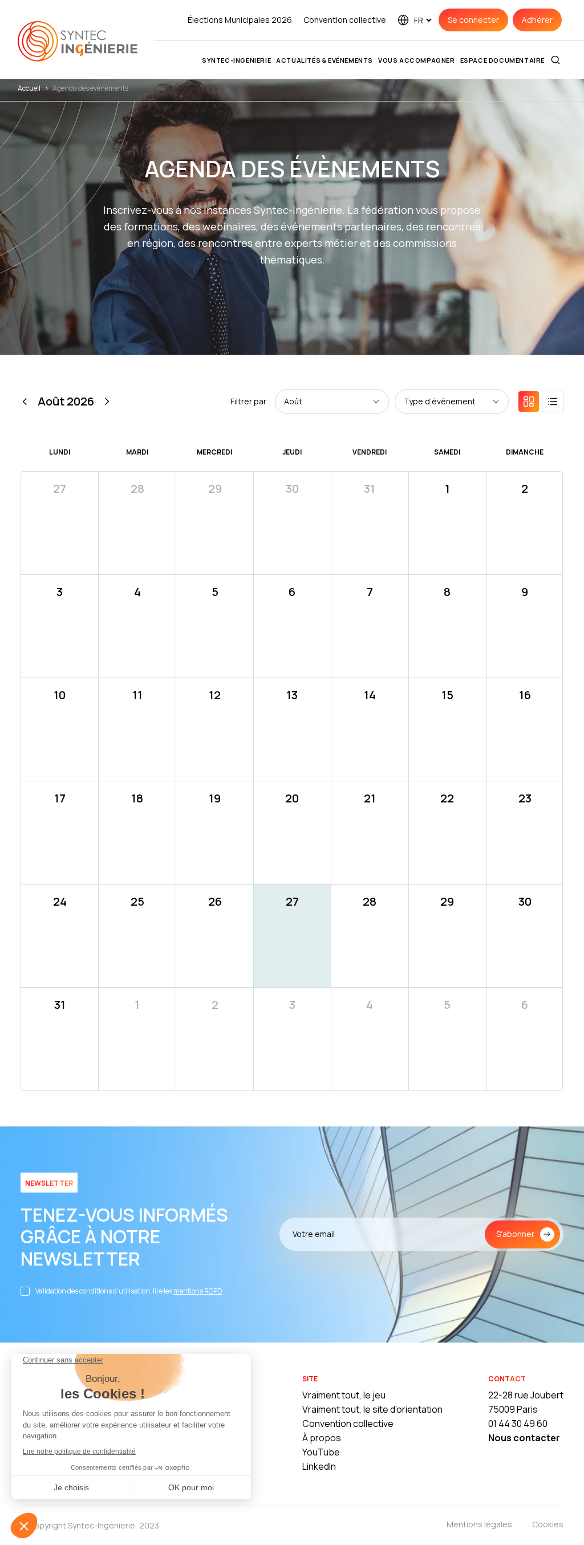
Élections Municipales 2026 (240, 19)
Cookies (547, 1524)
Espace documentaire (502, 60)
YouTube (321, 1452)
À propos (321, 1438)
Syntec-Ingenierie (236, 60)
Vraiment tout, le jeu (344, 1395)
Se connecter (473, 19)
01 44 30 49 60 (518, 1423)
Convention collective (344, 19)
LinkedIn (319, 1466)
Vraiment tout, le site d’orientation (372, 1409)
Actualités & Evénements (324, 60)
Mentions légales (479, 1524)
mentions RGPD (197, 1291)
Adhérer (537, 19)
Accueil (29, 88)
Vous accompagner (416, 60)
